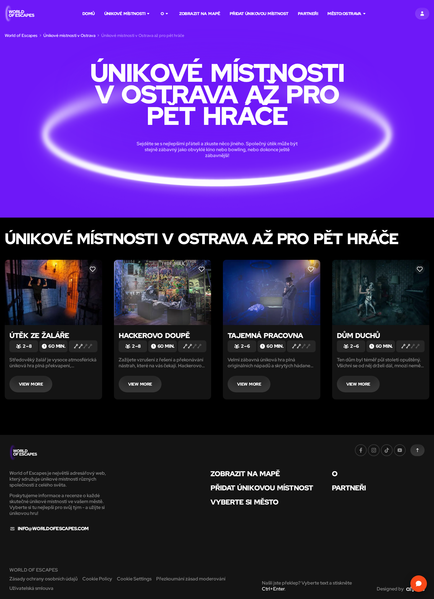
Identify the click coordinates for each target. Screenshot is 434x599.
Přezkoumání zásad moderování (191, 579)
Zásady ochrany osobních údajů (43, 579)
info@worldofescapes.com (53, 529)
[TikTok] (387, 450)
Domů (88, 13)
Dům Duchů (358, 335)
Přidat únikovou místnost (259, 13)
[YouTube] (400, 450)
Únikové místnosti (125, 13)
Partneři (308, 13)
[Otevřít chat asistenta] (418, 583)
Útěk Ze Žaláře (39, 335)
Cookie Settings (134, 579)
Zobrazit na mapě (199, 13)
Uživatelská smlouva (31, 588)
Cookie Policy (97, 579)
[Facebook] (361, 450)
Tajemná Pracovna (265, 335)
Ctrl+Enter (273, 589)
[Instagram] (374, 450)
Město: (344, 13)
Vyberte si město (245, 502)
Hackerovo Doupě (154, 335)
